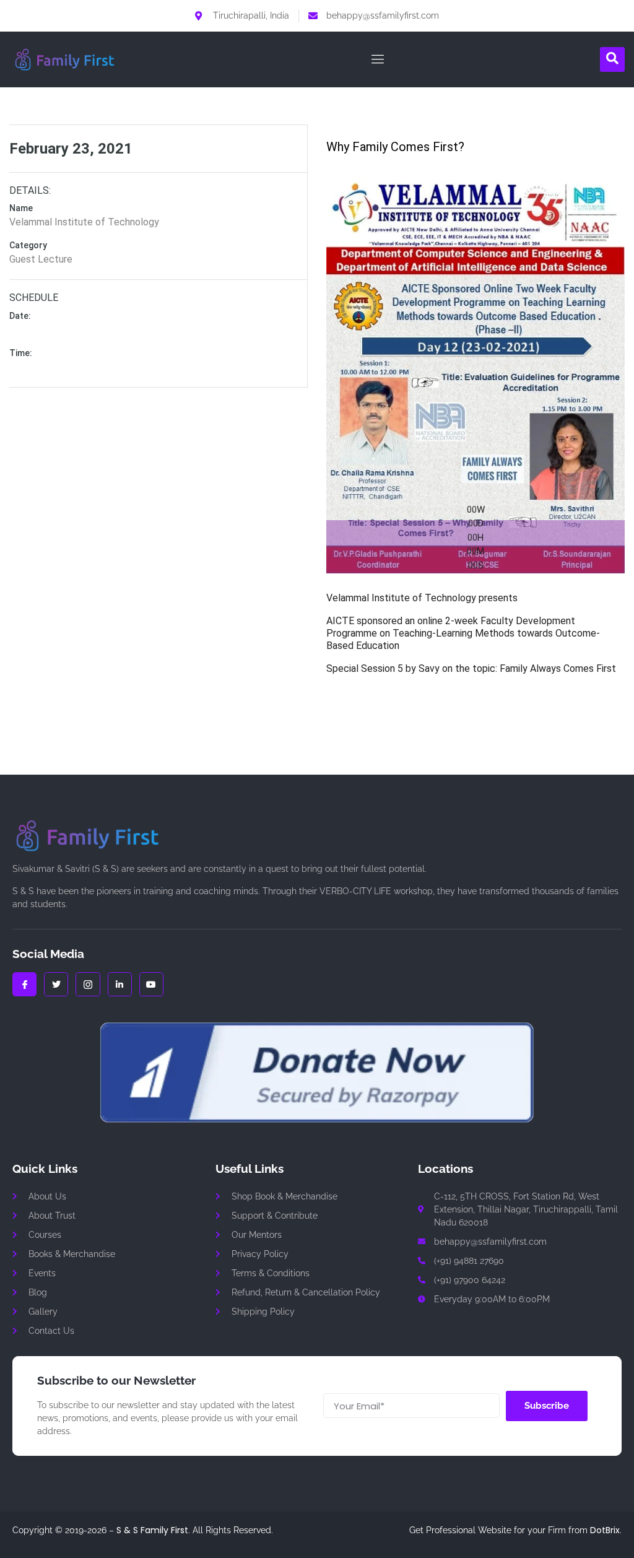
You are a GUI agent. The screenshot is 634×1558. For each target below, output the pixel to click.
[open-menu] (375, 59)
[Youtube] (151, 984)
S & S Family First (152, 1530)
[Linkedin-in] (120, 984)
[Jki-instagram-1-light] (88, 984)
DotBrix (605, 1530)
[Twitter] (56, 984)
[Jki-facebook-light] (24, 984)
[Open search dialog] (612, 59)
